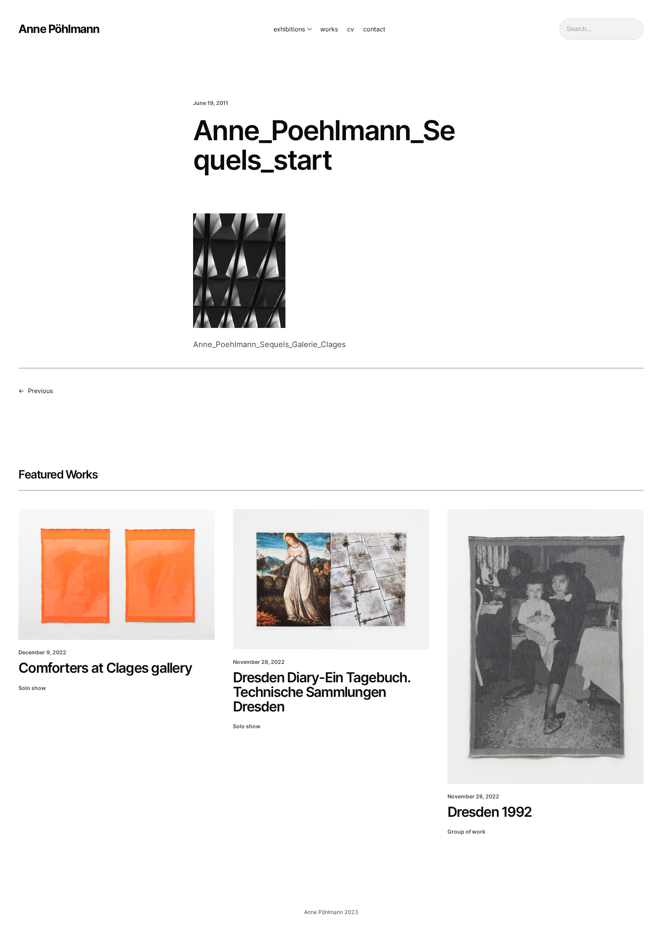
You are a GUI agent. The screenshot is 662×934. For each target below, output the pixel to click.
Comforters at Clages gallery (105, 667)
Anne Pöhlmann (59, 29)
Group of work (466, 831)
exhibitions (289, 29)
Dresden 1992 (489, 812)
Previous (40, 391)
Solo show (32, 688)
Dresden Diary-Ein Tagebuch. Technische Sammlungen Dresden (321, 692)
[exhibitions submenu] (308, 29)
